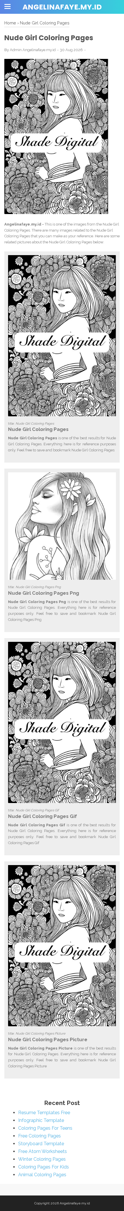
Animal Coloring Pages (42, 1174)
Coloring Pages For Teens (45, 1128)
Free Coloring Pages (39, 1136)
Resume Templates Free (44, 1112)
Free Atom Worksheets (42, 1151)
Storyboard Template (41, 1143)
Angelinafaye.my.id (62, 7)
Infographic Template (41, 1120)
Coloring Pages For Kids (43, 1167)
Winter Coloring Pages (42, 1159)
